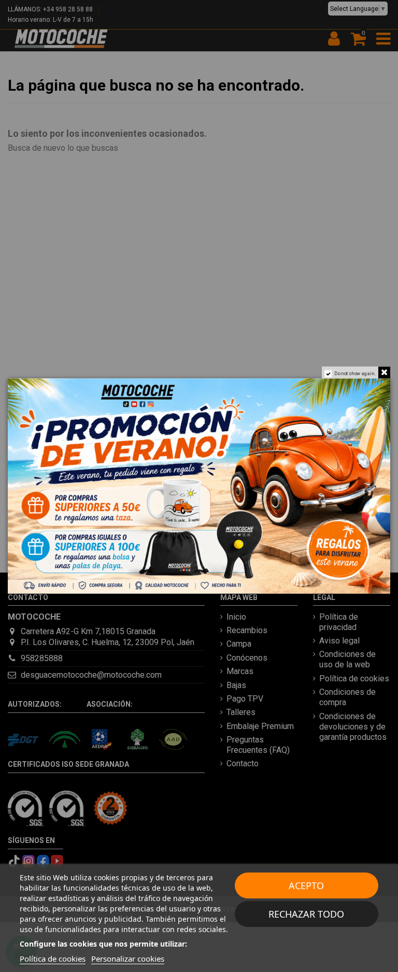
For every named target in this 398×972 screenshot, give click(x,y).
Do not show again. (355, 373)
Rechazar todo (306, 914)
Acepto (306, 885)
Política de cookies (53, 958)
